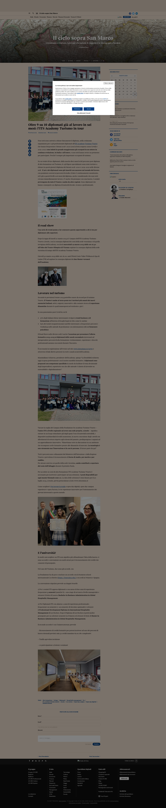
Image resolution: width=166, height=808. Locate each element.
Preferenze (77, 108)
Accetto (89, 108)
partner (105, 98)
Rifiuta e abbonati (108, 83)
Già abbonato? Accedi (83, 113)
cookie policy (80, 93)
